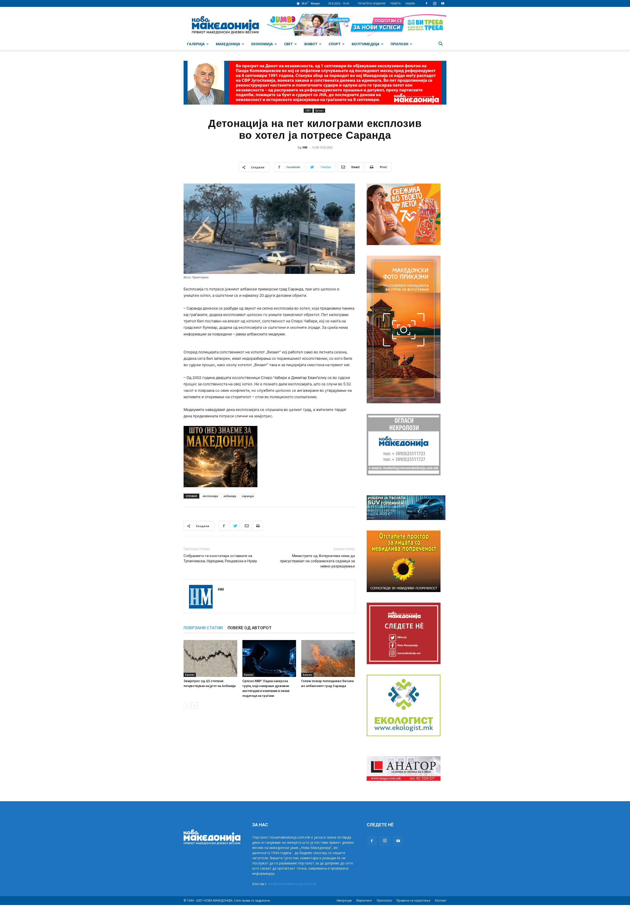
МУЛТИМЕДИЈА (365, 44)
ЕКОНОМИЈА (262, 44)
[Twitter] (235, 526)
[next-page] (194, 706)
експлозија (210, 496)
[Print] (258, 526)
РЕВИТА (395, 3)
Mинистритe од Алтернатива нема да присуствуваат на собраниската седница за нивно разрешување (317, 561)
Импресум (344, 900)
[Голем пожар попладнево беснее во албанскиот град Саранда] (328, 658)
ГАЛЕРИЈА (196, 44)
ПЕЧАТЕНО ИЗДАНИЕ (372, 3)
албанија (229, 496)
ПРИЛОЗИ (399, 44)
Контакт (440, 900)
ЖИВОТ (310, 44)
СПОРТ (335, 44)
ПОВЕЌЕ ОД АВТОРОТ (250, 627)
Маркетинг (364, 900)
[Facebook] (426, 3)
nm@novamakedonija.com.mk (292, 883)
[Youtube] (442, 3)
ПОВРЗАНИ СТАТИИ (203, 627)
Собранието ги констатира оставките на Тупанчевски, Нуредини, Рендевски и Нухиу (220, 558)
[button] (440, 44)
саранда (248, 496)
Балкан (319, 110)
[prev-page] (187, 706)
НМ (304, 147)
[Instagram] (434, 3)
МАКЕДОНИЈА (228, 44)
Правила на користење (413, 900)
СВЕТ (288, 44)
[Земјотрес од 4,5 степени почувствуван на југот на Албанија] (210, 658)
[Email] (246, 526)
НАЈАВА (410, 3)
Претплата (384, 900)
